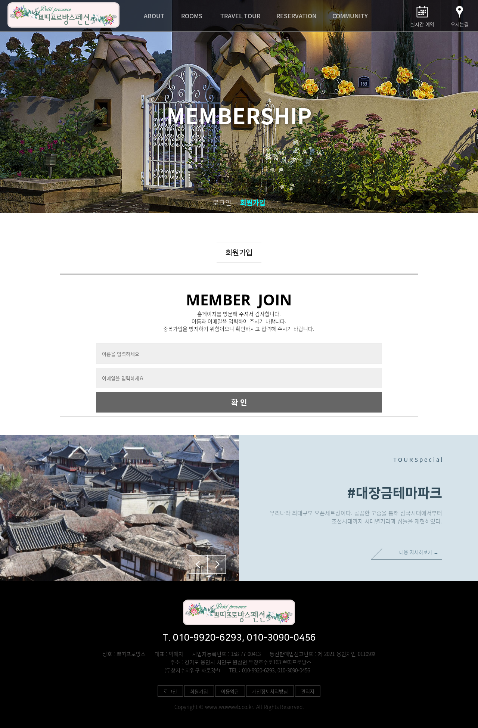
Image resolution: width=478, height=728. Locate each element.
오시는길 (460, 24)
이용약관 (230, 691)
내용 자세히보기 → (418, 552)
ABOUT (154, 15)
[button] (216, 564)
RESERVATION (296, 15)
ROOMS (191, 15)
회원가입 (253, 202)
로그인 (222, 202)
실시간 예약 (422, 24)
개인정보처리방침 (270, 691)
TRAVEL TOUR (240, 15)
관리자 (307, 691)
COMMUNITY (350, 15)
